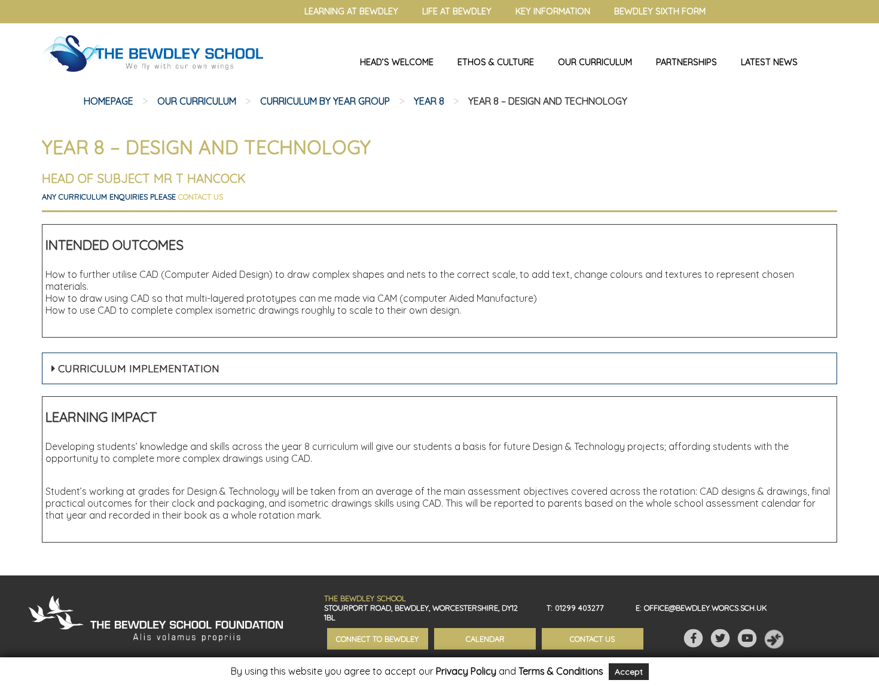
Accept (629, 671)
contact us (200, 196)
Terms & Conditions (560, 671)
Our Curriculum (595, 62)
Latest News (769, 62)
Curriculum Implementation (137, 368)
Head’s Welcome (397, 62)
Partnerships (686, 62)
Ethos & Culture (495, 62)
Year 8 (429, 101)
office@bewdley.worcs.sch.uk (705, 607)
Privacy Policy (466, 671)
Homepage (108, 101)
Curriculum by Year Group (325, 101)
